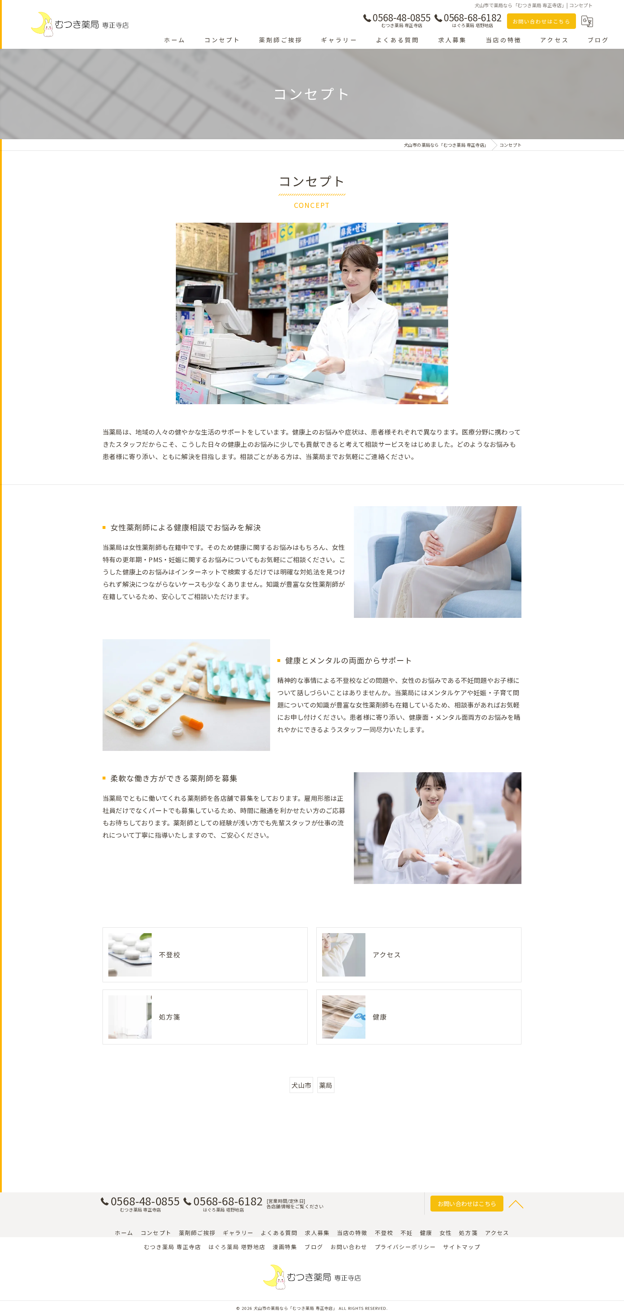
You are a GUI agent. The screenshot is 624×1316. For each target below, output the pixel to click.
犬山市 (301, 1085)
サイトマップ (461, 1247)
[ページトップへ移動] (516, 1203)
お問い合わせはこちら (541, 21)
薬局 (325, 1085)
